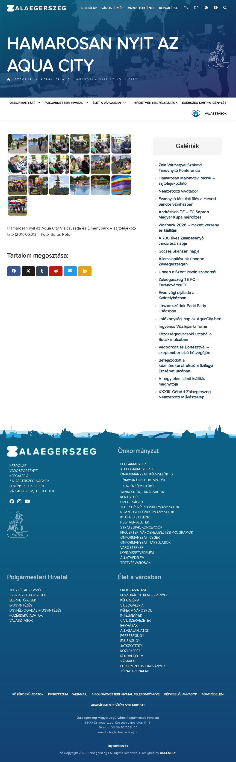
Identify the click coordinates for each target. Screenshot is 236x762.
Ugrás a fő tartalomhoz (217, 2)
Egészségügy (132, 636)
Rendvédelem (131, 656)
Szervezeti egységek (27, 595)
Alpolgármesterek (137, 469)
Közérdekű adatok (26, 615)
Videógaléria (132, 605)
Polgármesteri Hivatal (64, 102)
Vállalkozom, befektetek (31, 491)
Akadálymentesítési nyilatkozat (118, 705)
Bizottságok (132, 502)
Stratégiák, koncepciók (141, 527)
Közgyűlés (129, 497)
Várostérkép (112, 8)
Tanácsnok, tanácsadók (142, 492)
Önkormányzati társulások (145, 542)
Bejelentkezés (118, 746)
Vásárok (128, 661)
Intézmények (131, 615)
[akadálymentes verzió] (215, 8)
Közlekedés (130, 651)
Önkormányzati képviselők (144, 474)
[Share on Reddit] (55, 271)
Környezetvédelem (137, 553)
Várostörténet (141, 8)
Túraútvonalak (134, 671)
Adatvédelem (213, 694)
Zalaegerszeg (36, 8)
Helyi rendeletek (134, 522)
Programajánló (134, 590)
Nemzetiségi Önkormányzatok (147, 512)
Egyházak (129, 625)
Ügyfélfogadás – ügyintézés (35, 610)
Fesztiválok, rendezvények (144, 595)
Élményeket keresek (26, 486)
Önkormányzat (22, 102)
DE (196, 8)
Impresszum (58, 694)
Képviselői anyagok (180, 694)
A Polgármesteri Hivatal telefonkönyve (125, 694)
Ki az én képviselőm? (138, 486)
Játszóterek (131, 646)
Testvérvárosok (135, 563)
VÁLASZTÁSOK (216, 113)
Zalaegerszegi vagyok (29, 481)
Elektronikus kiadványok (143, 666)
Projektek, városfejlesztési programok (156, 532)
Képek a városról (136, 610)
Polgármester (133, 464)
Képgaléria (168, 8)
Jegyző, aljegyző (25, 590)
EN (186, 8)
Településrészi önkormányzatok (149, 507)
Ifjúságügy (130, 641)
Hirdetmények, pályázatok (155, 102)
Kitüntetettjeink (135, 517)
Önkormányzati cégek (140, 537)
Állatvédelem (132, 558)
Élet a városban (107, 102)
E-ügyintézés (20, 605)
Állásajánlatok (134, 631)
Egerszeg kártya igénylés (204, 102)
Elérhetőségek (22, 600)
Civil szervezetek (135, 620)
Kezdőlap (89, 8)
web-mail (79, 694)
